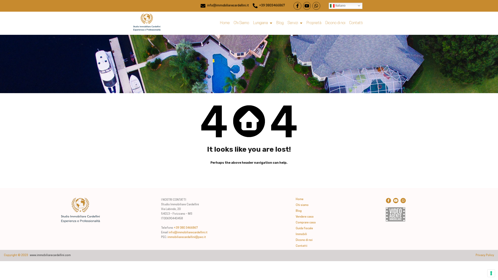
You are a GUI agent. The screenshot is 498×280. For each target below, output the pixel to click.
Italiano (340, 5)
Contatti (356, 23)
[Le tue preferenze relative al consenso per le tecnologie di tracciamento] (491, 273)
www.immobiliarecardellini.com (50, 255)
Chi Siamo (241, 23)
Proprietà (313, 23)
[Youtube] (307, 6)
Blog (280, 23)
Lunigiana (260, 23)
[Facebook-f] (297, 6)
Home (225, 23)
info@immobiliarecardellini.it (188, 232)
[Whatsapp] (316, 6)
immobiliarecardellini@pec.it (186, 237)
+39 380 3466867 (186, 228)
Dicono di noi (335, 23)
